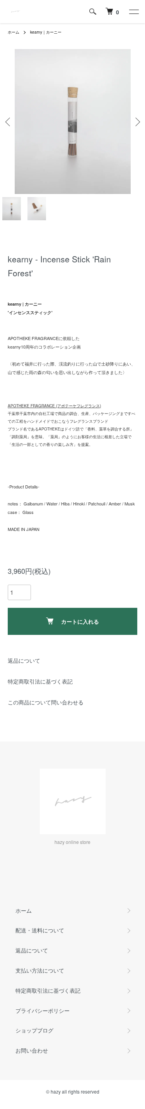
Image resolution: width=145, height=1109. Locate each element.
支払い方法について (39, 970)
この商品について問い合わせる (46, 702)
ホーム (13, 32)
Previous (8, 121)
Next (136, 121)
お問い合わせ (31, 1050)
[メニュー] (133, 11)
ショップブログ (34, 1030)
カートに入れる (80, 621)
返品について (24, 660)
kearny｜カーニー (45, 32)
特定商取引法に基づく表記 (40, 681)
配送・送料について (39, 930)
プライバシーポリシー (42, 1010)
